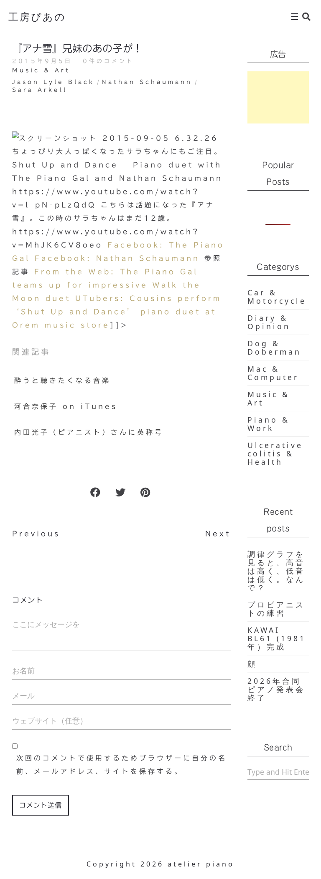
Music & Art (41, 70)
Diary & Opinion (268, 322)
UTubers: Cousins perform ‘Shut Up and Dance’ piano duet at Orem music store (117, 311)
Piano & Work (268, 424)
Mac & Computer (273, 373)
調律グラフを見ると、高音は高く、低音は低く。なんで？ (276, 571)
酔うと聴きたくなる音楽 (62, 380)
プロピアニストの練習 (276, 608)
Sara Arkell (39, 90)
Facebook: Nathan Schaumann (117, 258)
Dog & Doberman (274, 347)
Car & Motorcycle (276, 296)
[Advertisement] (278, 97)
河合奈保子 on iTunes (65, 406)
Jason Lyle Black (53, 82)
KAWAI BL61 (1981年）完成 (276, 638)
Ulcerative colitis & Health (275, 453)
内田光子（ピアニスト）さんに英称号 (88, 432)
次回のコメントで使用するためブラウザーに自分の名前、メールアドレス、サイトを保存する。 (121, 765)
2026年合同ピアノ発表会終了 (276, 689)
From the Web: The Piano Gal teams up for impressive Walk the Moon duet (106, 285)
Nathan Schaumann (147, 82)
